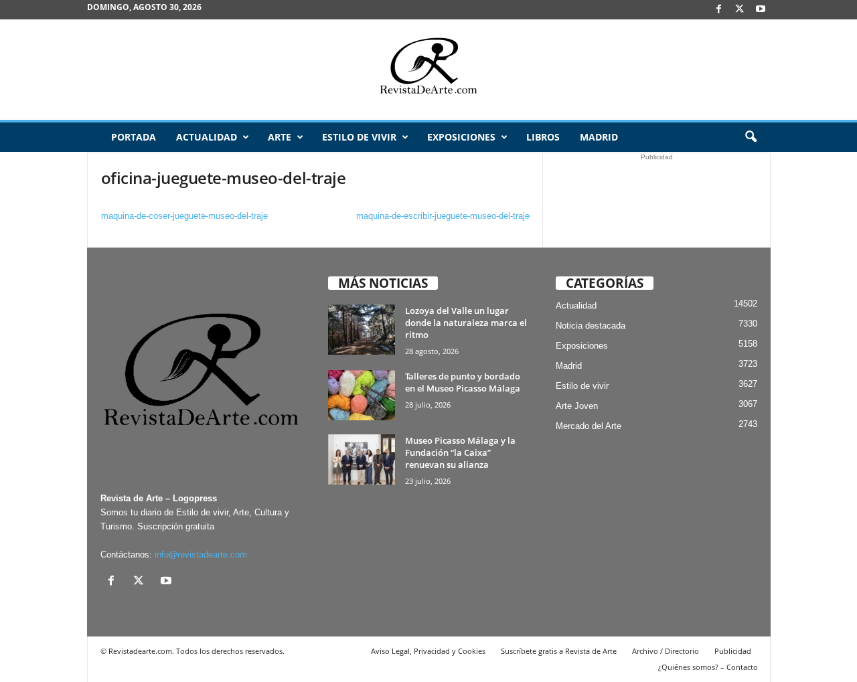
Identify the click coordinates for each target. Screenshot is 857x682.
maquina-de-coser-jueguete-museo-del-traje (184, 216)
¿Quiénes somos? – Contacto (708, 667)
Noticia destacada (590, 326)
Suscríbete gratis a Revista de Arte (559, 651)
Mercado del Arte (588, 426)
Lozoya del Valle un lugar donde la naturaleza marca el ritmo (466, 323)
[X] (740, 9)
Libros (543, 137)
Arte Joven (577, 406)
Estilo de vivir (359, 137)
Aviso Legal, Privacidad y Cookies (428, 651)
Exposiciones (461, 137)
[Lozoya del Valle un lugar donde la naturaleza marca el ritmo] (361, 330)
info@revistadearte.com (201, 554)
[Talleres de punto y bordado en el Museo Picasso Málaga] (361, 395)
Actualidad (206, 137)
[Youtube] (761, 9)
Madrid (599, 137)
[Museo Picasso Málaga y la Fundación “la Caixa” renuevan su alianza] (361, 459)
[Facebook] (719, 9)
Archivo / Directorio (665, 651)
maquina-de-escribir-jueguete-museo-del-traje (443, 216)
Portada (133, 137)
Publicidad (732, 651)
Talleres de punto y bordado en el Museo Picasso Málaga (462, 382)
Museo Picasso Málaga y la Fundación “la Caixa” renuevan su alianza (460, 452)
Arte (279, 137)
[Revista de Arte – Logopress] (428, 69)
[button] (750, 137)
